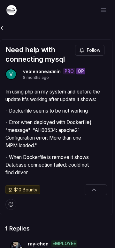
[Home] (11, 10)
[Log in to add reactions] (10, 204)
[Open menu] (103, 10)
